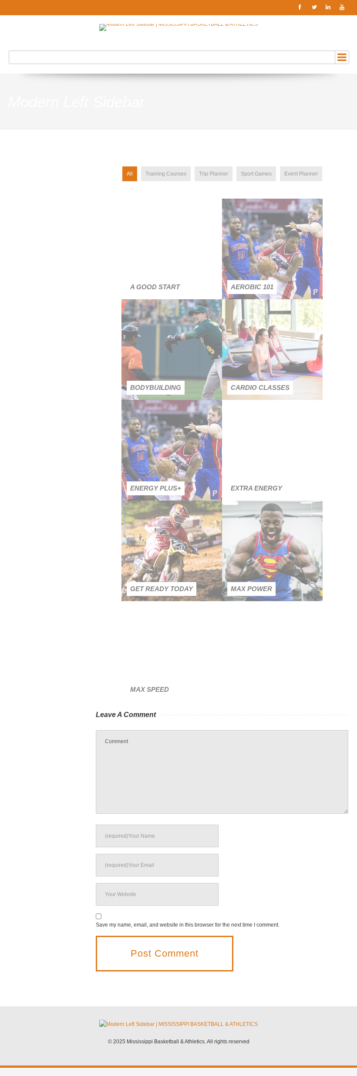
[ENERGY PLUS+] (171, 450)
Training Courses (165, 174)
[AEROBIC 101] (272, 249)
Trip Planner (213, 174)
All (130, 174)
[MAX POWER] (272, 551)
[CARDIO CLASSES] (272, 349)
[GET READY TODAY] (171, 551)
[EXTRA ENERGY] (272, 450)
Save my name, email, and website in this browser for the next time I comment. (188, 925)
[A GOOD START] (171, 249)
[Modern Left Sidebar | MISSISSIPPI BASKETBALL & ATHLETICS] (178, 27)
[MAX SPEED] (171, 651)
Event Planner (301, 174)
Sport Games (256, 174)
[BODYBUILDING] (171, 349)
